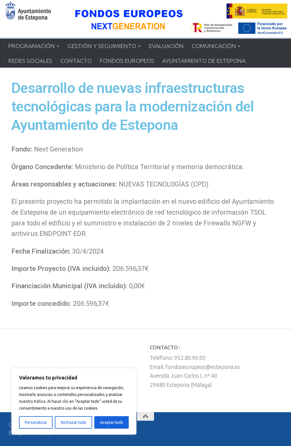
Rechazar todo (73, 422)
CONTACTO (76, 60)
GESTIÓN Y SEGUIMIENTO (101, 45)
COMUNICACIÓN (214, 45)
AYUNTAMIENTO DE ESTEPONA (204, 60)
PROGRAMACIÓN (31, 45)
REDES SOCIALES (30, 60)
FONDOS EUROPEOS (127, 60)
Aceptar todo (111, 422)
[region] (73, 401)
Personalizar (36, 422)
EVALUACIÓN (166, 45)
